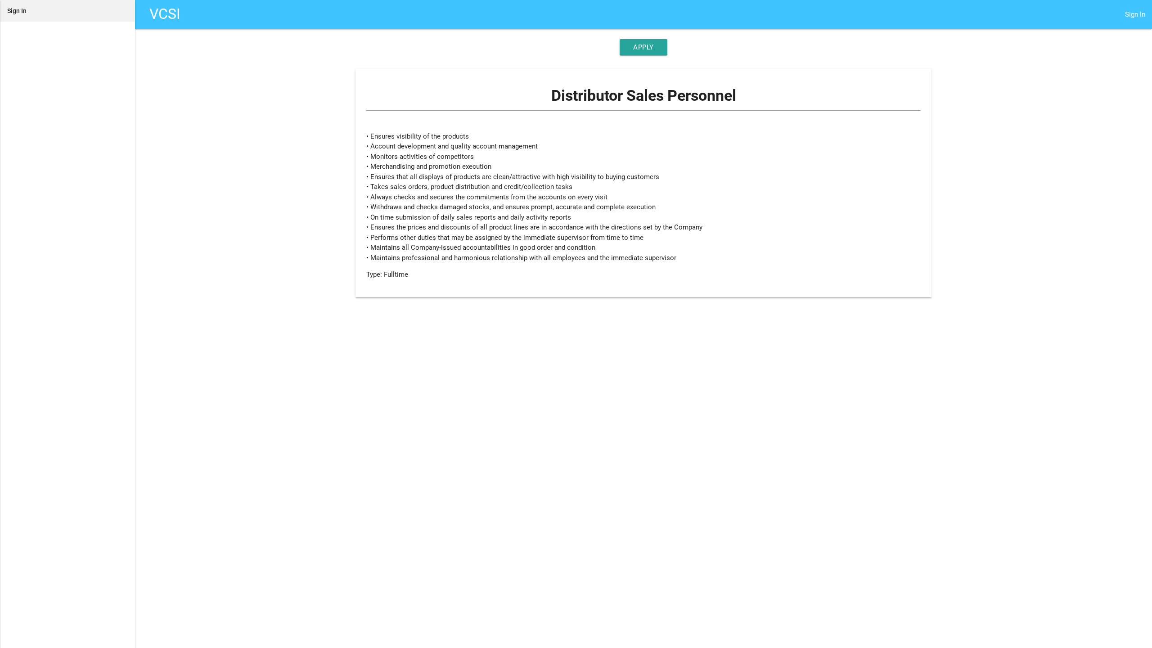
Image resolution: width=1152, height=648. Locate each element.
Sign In (1135, 14)
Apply (643, 47)
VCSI (164, 14)
